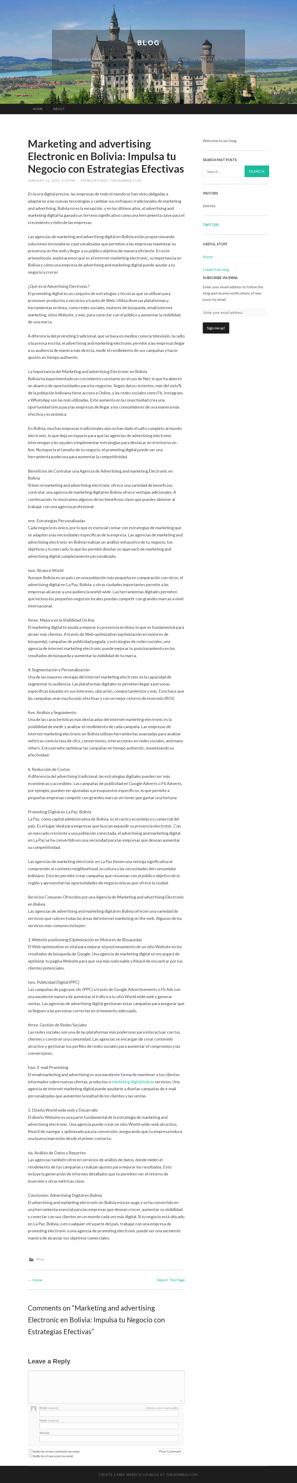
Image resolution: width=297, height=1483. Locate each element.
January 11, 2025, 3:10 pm (51, 180)
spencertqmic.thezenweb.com (111, 180)
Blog (148, 43)
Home (38, 109)
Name (49, 1420)
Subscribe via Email (220, 278)
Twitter (211, 225)
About (59, 109)
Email (48, 1408)
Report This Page (171, 1280)
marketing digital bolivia (133, 1081)
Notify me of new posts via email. (53, 1456)
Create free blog (216, 269)
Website (44, 1433)
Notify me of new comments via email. (56, 1451)
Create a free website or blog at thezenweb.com (148, 1475)
